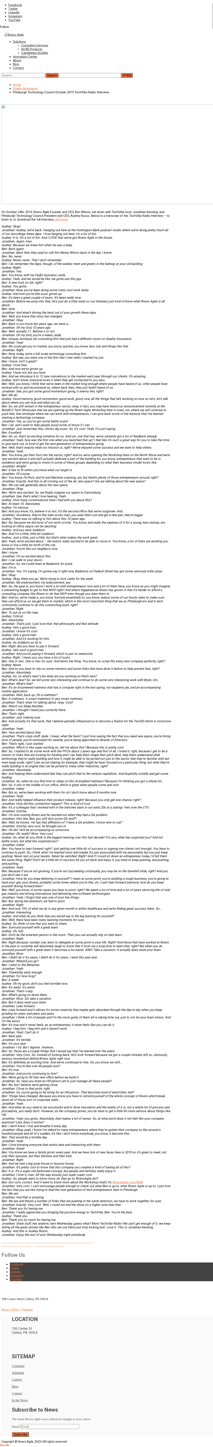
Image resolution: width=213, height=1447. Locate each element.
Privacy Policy (10, 1309)
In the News (20, 1400)
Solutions (19, 42)
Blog (16, 64)
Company (18, 1366)
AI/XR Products (31, 49)
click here (61, 219)
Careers (17, 1379)
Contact (18, 68)
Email (15, 1426)
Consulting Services (34, 45)
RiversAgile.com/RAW (127, 1182)
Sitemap (27, 1309)
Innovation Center (25, 57)
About (17, 60)
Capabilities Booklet (34, 53)
